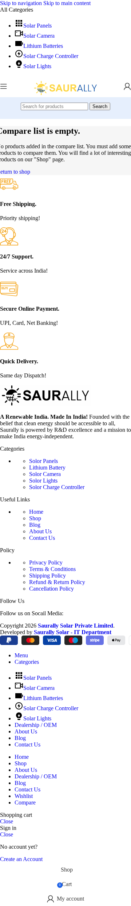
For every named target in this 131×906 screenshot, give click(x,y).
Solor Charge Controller (56, 487)
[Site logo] (65, 99)
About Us (40, 531)
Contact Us (42, 538)
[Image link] (45, 404)
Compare (25, 802)
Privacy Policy (46, 562)
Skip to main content (67, 3)
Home (36, 512)
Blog (34, 525)
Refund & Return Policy (57, 582)
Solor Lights (43, 480)
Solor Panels (43, 461)
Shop (35, 518)
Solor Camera (45, 474)
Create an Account (21, 859)
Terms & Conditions (52, 569)
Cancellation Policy (51, 589)
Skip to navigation (21, 3)
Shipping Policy (47, 575)
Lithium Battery (47, 467)
